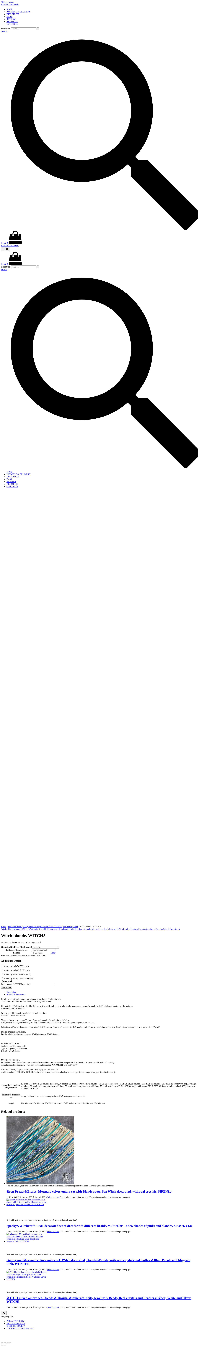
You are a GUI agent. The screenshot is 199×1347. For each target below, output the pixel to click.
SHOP (9, 9)
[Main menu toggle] (5, 249)
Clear (53, 953)
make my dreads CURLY (18, 978)
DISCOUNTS (12, 14)
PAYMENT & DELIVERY (18, 12)
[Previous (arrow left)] (2, 1345)
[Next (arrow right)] (5, 1345)
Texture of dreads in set (16, 950)
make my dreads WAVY (17, 974)
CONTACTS (12, 24)
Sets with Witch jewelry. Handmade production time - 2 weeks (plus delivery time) (43, 926)
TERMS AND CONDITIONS (19, 1328)
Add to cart (6, 987)
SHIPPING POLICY (15, 1326)
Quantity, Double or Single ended (16, 947)
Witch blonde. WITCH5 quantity (15, 984)
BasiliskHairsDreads (10, 5)
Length (16, 953)
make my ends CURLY (17, 970)
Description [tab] (11, 992)
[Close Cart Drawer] (3, 1313)
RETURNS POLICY (15, 1323)
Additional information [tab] (16, 994)
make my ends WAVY (16, 966)
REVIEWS (11, 19)
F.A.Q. (9, 16)
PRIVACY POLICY (15, 1321)
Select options (53, 1197)
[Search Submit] (38, 28)
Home (3, 926)
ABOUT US (12, 21)
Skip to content (7, 2)
